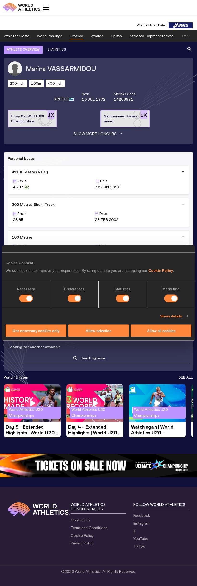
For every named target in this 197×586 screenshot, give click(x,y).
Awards (97, 36)
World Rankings (49, 36)
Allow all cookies (161, 331)
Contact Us (80, 520)
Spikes (116, 36)
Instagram (141, 523)
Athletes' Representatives (151, 36)
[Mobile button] (46, 7)
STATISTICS (56, 50)
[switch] (74, 298)
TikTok (139, 546)
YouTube (140, 538)
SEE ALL (186, 377)
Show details (171, 316)
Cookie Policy (160, 270)
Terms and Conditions (89, 528)
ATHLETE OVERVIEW (23, 50)
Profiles (76, 36)
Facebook (141, 515)
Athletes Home (16, 36)
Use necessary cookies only (36, 331)
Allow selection (98, 331)
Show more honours (95, 134)
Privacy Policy (82, 543)
